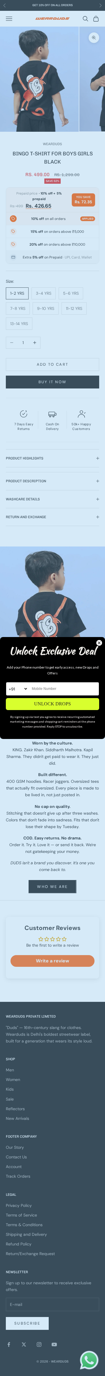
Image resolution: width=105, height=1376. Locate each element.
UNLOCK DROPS (52, 703)
